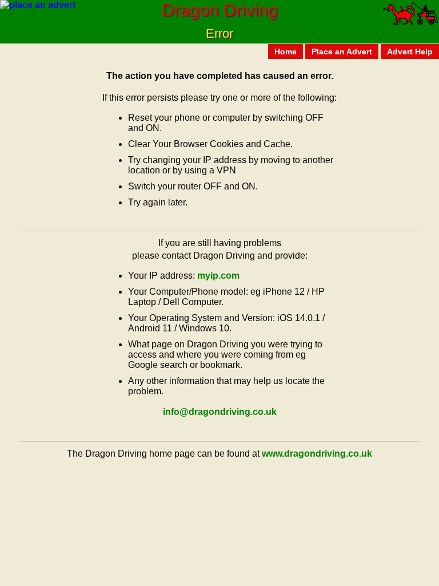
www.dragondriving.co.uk (317, 453)
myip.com (218, 275)
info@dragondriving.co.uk (220, 412)
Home (285, 51)
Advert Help (410, 51)
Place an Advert (342, 51)
